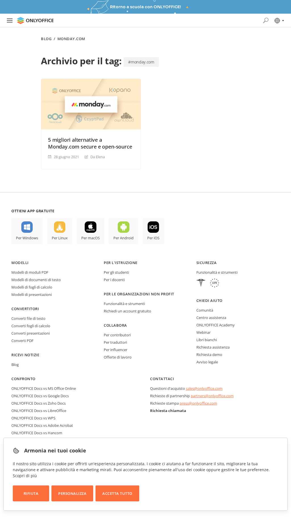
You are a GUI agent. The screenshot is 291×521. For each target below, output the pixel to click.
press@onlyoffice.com (198, 403)
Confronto (23, 378)
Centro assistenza (211, 317)
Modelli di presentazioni (31, 294)
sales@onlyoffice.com (204, 388)
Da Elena (97, 156)
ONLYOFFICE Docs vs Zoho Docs (38, 403)
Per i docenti (114, 279)
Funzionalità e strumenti (124, 303)
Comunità (204, 310)
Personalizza (72, 493)
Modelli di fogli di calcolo (31, 287)
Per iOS (153, 237)
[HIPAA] (200, 283)
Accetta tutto (117, 493)
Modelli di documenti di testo (36, 279)
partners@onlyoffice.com (212, 395)
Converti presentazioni (30, 333)
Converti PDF (22, 340)
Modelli (20, 262)
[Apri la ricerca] (265, 20)
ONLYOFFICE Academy (215, 325)
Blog (46, 38)
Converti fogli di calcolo (30, 325)
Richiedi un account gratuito (127, 311)
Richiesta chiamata (168, 410)
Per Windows (27, 237)
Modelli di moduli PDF (29, 272)
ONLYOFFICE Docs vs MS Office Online (43, 388)
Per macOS (90, 237)
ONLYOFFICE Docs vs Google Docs (40, 395)
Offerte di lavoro (118, 357)
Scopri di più (25, 475)
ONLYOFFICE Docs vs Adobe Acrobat (42, 425)
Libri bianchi (206, 339)
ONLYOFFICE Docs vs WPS (33, 418)
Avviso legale (207, 362)
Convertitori (25, 308)
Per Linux (60, 237)
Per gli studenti (116, 272)
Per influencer (115, 349)
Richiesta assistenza (213, 347)
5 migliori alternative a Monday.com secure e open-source (90, 143)
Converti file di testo (28, 318)
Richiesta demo (209, 354)
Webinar (203, 332)
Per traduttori (115, 342)
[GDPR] (214, 283)
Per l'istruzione (120, 262)
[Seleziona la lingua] (279, 20)
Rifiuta (31, 493)
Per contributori (117, 334)
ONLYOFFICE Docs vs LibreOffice (38, 410)
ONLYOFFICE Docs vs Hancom (36, 432)
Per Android (123, 237)
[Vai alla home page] (35, 20)
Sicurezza (206, 262)
